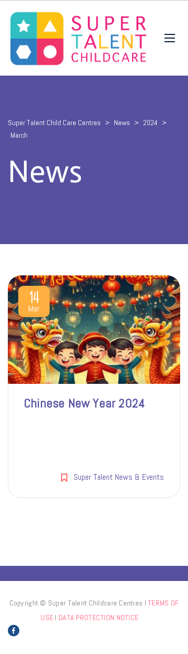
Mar (34, 303)
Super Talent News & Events (119, 476)
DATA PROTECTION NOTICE (98, 617)
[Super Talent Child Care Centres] (78, 38)
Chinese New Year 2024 (84, 403)
